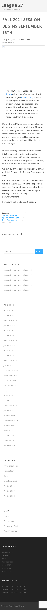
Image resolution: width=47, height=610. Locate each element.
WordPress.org (10, 531)
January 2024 (9, 345)
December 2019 (11, 420)
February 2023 (10, 360)
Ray (32, 97)
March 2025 (9, 315)
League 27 (12, 5)
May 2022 (8, 390)
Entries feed (9, 521)
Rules (6, 476)
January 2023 (9, 365)
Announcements (8, 42)
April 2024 (8, 330)
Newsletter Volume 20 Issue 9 (17, 290)
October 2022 (10, 380)
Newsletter (9, 471)
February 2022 (10, 405)
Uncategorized (10, 481)
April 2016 (8, 430)
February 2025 (10, 320)
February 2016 (10, 440)
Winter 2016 (9, 486)
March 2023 (9, 355)
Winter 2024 (9, 496)
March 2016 (9, 435)
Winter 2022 (9, 491)
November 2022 (11, 375)
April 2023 (8, 350)
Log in (6, 516)
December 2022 (11, 370)
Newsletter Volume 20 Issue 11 (18, 280)
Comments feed (11, 526)
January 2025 (9, 325)
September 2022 (11, 385)
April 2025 (8, 310)
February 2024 (10, 340)
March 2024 (9, 335)
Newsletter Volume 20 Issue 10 (18, 285)
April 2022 (8, 395)
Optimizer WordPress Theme (12, 606)
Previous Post (10, 216)
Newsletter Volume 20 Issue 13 (18, 270)
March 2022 (9, 400)
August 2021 (9, 415)
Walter (24, 97)
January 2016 (9, 445)
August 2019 (9, 425)
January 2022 (9, 410)
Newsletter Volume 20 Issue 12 (18, 275)
